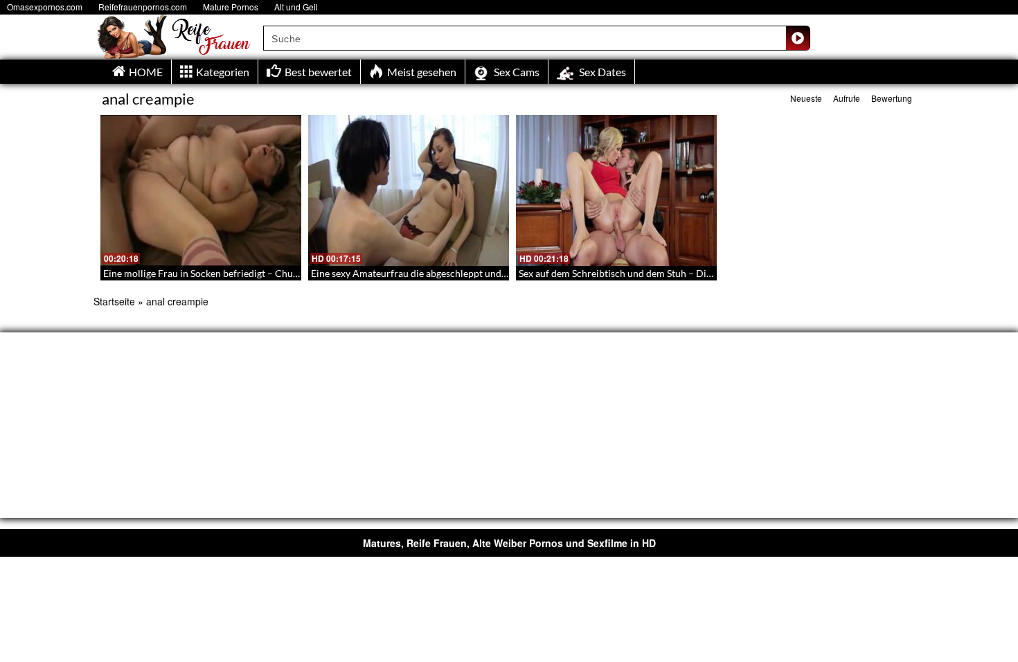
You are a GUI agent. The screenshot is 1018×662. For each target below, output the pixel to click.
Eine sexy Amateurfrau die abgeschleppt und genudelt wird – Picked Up (463, 273)
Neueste (806, 98)
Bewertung (891, 98)
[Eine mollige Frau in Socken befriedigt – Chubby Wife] (200, 190)
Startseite (114, 301)
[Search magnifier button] (798, 38)
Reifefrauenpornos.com (142, 6)
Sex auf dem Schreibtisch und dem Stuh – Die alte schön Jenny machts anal (678, 273)
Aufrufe (846, 98)
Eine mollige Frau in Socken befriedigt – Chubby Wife (217, 273)
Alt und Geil (296, 6)
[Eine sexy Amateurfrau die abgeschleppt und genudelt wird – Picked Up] (408, 190)
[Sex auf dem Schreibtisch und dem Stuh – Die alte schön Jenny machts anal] (616, 190)
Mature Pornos (230, 6)
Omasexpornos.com (44, 6)
